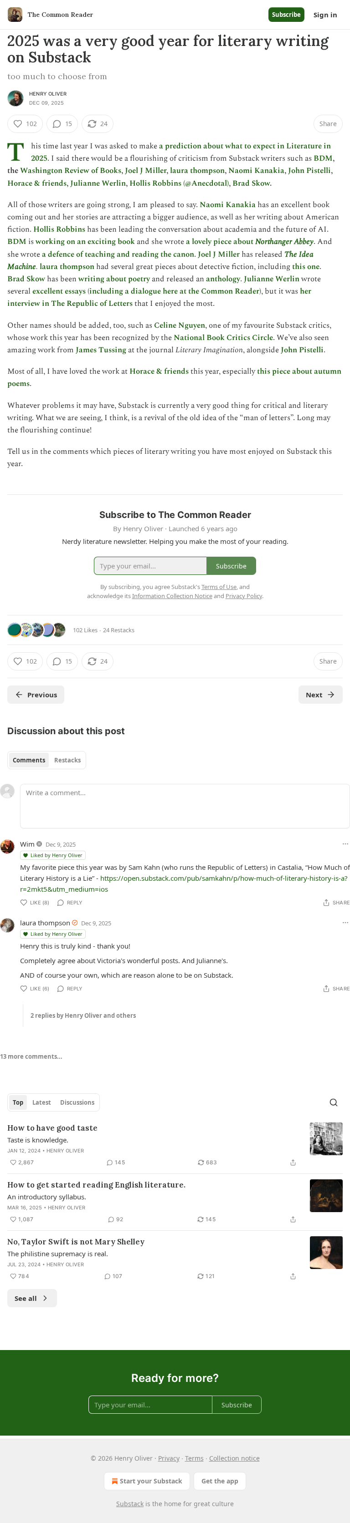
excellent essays (59, 291)
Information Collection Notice (172, 596)
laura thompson (197, 171)
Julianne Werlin (98, 183)
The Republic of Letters (92, 304)
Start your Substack (151, 1481)
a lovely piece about (220, 242)
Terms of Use (219, 587)
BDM (323, 158)
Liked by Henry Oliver (56, 855)
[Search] (333, 1102)
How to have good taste (52, 1128)
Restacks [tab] (67, 760)
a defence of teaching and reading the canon (118, 254)
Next (314, 694)
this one (305, 267)
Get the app (219, 1481)
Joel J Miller (145, 171)
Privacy (169, 1458)
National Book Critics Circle (223, 338)
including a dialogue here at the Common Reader (174, 291)
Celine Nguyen (179, 325)
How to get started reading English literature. (96, 1185)
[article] (175, 1145)
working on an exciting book (85, 242)
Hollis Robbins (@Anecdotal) (179, 183)
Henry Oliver (48, 94)
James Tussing (101, 350)
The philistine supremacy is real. (57, 1253)
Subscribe (286, 14)
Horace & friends (37, 183)
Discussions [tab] (77, 1102)
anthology (223, 279)
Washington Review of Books (70, 171)
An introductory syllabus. (46, 1196)
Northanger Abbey (284, 242)
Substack (130, 1503)
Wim (27, 843)
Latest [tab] (41, 1102)
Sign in (325, 14)
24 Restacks (118, 630)
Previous (42, 694)
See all (26, 1298)
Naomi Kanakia (256, 171)
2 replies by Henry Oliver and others (83, 1015)
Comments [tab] (29, 760)
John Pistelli (309, 171)
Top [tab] (18, 1102)
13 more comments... (31, 1056)
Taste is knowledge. (37, 1139)
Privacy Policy (244, 596)
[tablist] (46, 760)
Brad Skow (251, 183)
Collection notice (234, 1458)
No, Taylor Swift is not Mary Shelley (75, 1242)
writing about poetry (114, 279)
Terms (194, 1458)
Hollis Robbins (59, 229)
